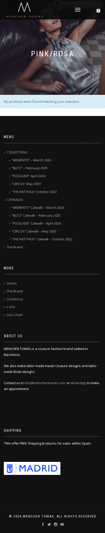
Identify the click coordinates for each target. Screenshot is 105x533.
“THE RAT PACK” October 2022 (34, 191)
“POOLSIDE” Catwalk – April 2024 (36, 223)
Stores (12, 283)
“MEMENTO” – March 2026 (31, 160)
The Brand (15, 247)
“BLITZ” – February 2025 (30, 168)
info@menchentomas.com (44, 383)
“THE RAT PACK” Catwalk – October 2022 (42, 239)
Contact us (15, 299)
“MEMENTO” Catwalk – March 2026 (38, 207)
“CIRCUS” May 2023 (26, 183)
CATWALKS (15, 199)
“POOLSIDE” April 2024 (28, 176)
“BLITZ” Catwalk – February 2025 (36, 215)
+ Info (11, 307)
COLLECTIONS (17, 152)
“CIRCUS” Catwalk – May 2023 (34, 231)
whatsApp (78, 383)
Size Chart (14, 315)
